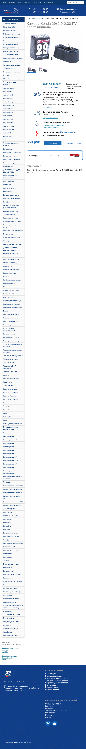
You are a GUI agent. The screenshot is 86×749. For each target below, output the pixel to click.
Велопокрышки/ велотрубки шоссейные (13, 478)
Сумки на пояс (8, 166)
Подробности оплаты (50, 118)
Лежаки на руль (9, 283)
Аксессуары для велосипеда (11, 171)
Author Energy (8, 102)
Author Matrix (8, 109)
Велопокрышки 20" (10, 450)
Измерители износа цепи (12, 581)
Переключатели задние (11, 304)
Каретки (6, 276)
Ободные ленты (9, 294)
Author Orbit (7, 116)
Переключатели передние (13, 307)
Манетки (6, 287)
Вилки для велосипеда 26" (13, 493)
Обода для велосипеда (11, 290)
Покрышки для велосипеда (10, 428)
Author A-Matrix (8, 88)
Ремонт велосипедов (46, 2)
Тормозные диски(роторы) (13, 356)
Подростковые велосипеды (13, 58)
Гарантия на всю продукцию (53, 125)
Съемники (7, 611)
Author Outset (8, 119)
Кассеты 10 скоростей (11, 389)
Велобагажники (9, 181)
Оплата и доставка (24, 2)
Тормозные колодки (10, 359)
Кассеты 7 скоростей (10, 392)
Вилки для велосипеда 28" (13, 502)
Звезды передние (9, 273)
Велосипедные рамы (11, 259)
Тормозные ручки (9, 362)
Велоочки (6, 529)
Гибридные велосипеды (12, 34)
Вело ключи (7, 567)
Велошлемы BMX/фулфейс (13, 543)
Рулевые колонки (9, 334)
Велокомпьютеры (9, 188)
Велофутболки (8, 540)
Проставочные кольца (11, 321)
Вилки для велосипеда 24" (13, 489)
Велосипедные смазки (11, 574)
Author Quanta (8, 126)
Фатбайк (6, 75)
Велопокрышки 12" (10, 436)
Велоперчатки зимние (11, 533)
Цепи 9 (5, 420)
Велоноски (7, 522)
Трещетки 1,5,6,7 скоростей (9, 367)
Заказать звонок (52, 87)
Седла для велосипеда (11, 341)
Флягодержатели (9, 241)
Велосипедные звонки (11, 195)
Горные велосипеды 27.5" (12, 41)
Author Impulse (8, 105)
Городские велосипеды (11, 48)
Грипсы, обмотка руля (11, 269)
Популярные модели (9, 83)
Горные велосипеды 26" (12, 37)
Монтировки (7, 595)
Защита (6, 560)
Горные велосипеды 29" (12, 44)
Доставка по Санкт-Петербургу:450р (9, 658)
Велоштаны (7, 557)
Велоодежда (10, 509)
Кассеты (9, 385)
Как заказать (47, 107)
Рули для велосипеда (11, 337)
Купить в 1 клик (74, 143)
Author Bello (7, 91)
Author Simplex (8, 129)
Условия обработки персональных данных (17, 742)
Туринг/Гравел (8, 68)
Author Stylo (7, 136)
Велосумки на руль (10, 156)
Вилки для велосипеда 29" (13, 505)
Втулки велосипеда (10, 263)
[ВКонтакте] (48, 723)
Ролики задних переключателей (9, 329)
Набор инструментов (11, 599)
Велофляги (7, 202)
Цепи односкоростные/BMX (13, 424)
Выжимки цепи (8, 578)
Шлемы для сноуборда (11, 635)
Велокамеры (8, 433)
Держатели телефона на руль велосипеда (12, 206)
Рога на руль (8, 325)
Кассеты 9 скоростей (10, 399)
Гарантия (49, 708)
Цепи (7, 406)
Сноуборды (7, 632)
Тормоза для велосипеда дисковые (12, 345)
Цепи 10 (6, 410)
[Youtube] (54, 723)
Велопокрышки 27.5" (10, 460)
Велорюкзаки (8, 149)
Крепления (7, 625)
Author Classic (8, 95)
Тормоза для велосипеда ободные (12, 351)
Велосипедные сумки (11, 144)
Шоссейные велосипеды (12, 79)
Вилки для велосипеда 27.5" (11, 497)
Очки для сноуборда (10, 628)
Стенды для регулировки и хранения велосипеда (13, 607)
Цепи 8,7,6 (7, 417)
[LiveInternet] (6, 739)
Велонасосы (7, 191)
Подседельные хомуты (11, 314)
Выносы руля (8, 266)
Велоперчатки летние (11, 536)
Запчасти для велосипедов (10, 249)
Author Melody (8, 112)
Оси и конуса (8, 297)
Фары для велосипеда (11, 237)
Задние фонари (9, 214)
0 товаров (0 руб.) (67, 12)
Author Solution (8, 133)
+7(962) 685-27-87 (40, 12)
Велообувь (7, 526)
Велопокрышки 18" (10, 447)
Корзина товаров (68, 9)
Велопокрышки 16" (10, 443)
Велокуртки (7, 519)
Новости (48, 715)
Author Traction (8, 140)
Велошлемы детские (10, 550)
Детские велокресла (10, 211)
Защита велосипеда (10, 218)
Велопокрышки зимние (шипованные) (11, 472)
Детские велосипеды (10, 51)
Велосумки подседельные (12, 163)
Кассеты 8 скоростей (10, 396)
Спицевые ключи (9, 602)
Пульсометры (8, 234)
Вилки (7, 482)
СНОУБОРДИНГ (11, 618)
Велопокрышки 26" (10, 457)
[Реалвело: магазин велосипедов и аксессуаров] (11, 12)
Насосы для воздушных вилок (11, 226)
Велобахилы (7, 512)
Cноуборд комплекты (11, 622)
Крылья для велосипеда (12, 221)
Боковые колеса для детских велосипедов (11, 255)
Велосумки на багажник (12, 152)
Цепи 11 (6, 413)
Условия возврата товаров (56, 710)
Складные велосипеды (11, 65)
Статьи (34, 2)
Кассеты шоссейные (10, 403)
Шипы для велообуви (11, 378)
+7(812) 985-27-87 (40, 9)
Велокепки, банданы (10, 516)
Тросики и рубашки (10, 372)
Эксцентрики (8, 382)
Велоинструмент (12, 564)
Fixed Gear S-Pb (9, 27)
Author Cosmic (8, 98)
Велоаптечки (8, 571)
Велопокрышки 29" (10, 467)
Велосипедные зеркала (11, 198)
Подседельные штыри (11, 318)
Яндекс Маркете (68, 132)
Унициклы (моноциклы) (11, 72)
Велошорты (7, 554)
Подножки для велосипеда (13, 230)
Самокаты (7, 61)
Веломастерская (12, 615)
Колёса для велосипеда (12, 280)
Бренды (4, 2)
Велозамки (7, 185)
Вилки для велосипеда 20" (13, 486)
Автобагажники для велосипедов (10, 177)
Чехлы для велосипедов (12, 244)
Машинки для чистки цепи (12, 592)
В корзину (52, 143)
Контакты (12, 2)
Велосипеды (10, 23)
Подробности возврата (51, 127)
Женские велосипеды (11, 55)
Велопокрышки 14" (10, 440)
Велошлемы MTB (9, 547)
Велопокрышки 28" (10, 464)
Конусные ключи (9, 585)
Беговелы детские (9, 30)
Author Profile (8, 122)
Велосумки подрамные (11, 159)
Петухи (5, 311)
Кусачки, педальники (10, 588)
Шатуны (6, 375)
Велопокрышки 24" (10, 453)
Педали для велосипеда (12, 301)
